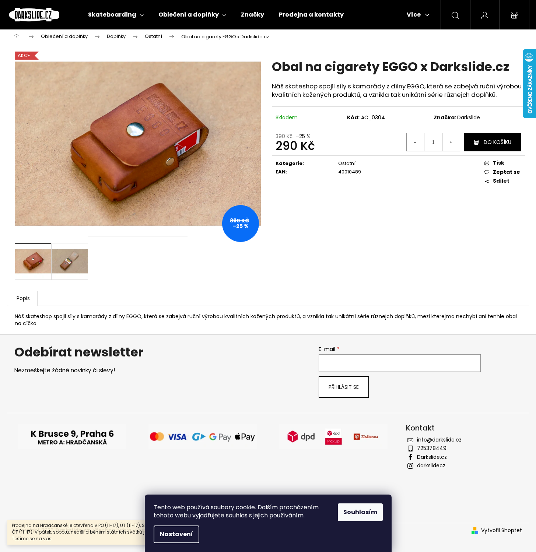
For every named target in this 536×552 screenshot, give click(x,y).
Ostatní (346, 163)
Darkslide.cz (432, 457)
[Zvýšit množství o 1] (451, 142)
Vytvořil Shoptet (501, 530)
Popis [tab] (23, 298)
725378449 (431, 448)
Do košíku (497, 142)
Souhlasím (360, 512)
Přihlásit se (344, 387)
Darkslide (468, 117)
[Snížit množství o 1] (415, 142)
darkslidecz (431, 465)
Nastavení (176, 534)
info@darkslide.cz (439, 439)
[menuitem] (116, 14)
